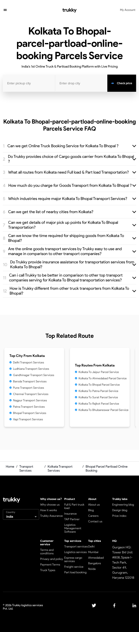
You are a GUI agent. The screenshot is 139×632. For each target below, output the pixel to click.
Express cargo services (73, 559)
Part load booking (75, 572)
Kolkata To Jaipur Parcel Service (99, 372)
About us (94, 504)
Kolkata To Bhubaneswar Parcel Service (104, 410)
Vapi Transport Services (28, 419)
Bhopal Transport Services (29, 413)
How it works (48, 510)
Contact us (95, 521)
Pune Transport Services (28, 387)
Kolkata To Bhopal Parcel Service (99, 384)
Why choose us (50, 504)
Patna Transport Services (29, 406)
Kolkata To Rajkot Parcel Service (99, 403)
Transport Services (26, 469)
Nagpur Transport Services (30, 400)
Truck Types (47, 570)
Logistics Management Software (72, 528)
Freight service (73, 566)
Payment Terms (50, 564)
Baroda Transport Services (30, 381)
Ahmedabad (96, 557)
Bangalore (94, 563)
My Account (127, 10)
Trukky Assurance (51, 515)
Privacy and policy (51, 559)
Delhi (91, 546)
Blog (91, 510)
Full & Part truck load (74, 506)
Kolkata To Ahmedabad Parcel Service (103, 378)
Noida (92, 569)
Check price (124, 83)
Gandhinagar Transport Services (33, 375)
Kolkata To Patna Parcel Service (98, 391)
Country (10, 512)
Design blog (119, 510)
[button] (5, 10)
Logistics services (75, 552)
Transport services (76, 546)
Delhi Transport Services (28, 362)
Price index (119, 515)
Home (10, 467)
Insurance (70, 513)
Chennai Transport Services (30, 394)
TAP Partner (72, 519)
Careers (93, 515)
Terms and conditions (47, 551)
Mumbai (93, 552)
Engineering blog (123, 504)
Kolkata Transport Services (60, 469)
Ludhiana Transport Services (31, 368)
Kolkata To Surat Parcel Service (98, 397)
